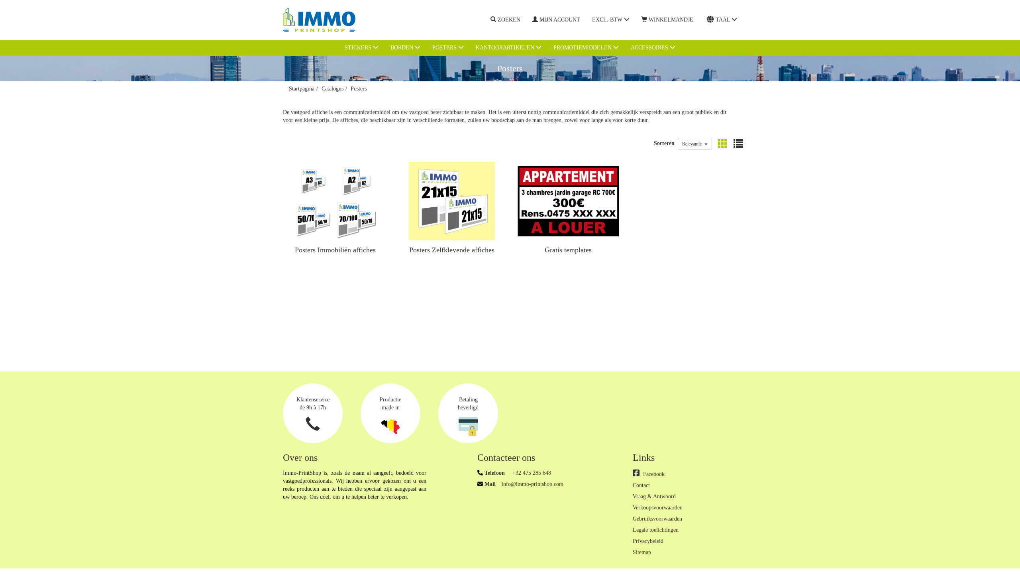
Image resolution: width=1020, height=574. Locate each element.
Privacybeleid (648, 541)
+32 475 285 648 (531, 473)
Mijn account (559, 20)
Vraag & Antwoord (654, 496)
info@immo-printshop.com (532, 484)
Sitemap (642, 552)
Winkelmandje (671, 20)
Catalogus (332, 89)
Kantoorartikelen (506, 48)
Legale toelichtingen (656, 530)
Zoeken (509, 20)
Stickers (359, 48)
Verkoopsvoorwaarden (658, 508)
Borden (402, 48)
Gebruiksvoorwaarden (657, 519)
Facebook (654, 474)
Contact (641, 485)
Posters (445, 48)
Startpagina (301, 89)
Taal (724, 20)
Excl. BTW (608, 20)
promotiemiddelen (583, 48)
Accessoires (650, 48)
